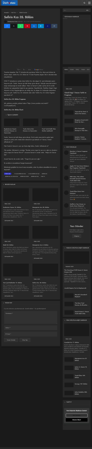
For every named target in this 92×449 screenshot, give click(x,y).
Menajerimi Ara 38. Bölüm (40, 207)
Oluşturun (76, 236)
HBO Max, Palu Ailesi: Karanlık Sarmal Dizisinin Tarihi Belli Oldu (78, 179)
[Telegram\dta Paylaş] (41, 26)
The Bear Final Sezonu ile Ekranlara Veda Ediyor (81, 305)
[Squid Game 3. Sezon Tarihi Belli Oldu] (69, 312)
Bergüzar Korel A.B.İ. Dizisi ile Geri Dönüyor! (81, 122)
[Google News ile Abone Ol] (38, 69)
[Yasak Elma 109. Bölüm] (69, 376)
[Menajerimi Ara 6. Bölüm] (45, 232)
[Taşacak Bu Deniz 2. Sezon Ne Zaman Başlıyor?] (69, 112)
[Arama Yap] (84, 3)
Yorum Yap (8, 303)
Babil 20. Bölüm (8, 245)
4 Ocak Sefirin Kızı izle (33, 173)
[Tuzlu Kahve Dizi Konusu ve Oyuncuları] (30, 122)
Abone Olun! (76, 420)
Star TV (43, 176)
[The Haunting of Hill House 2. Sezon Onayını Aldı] (76, 257)
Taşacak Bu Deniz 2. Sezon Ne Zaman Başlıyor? (81, 114)
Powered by (65, 426)
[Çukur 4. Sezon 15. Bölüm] (69, 368)
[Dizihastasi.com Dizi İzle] (9, 3)
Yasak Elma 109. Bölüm (80, 376)
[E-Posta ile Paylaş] (54, 26)
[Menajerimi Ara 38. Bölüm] (45, 194)
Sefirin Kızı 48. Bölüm (39, 283)
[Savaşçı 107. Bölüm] (69, 385)
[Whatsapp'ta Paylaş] (21, 26)
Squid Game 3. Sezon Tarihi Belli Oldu (82, 313)
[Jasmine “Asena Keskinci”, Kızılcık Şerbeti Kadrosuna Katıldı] (69, 138)
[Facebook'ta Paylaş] (7, 26)
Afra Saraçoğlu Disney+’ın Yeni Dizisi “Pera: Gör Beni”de (81, 130)
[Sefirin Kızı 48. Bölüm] (45, 270)
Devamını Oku (9, 220)
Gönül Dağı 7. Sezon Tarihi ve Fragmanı (75, 94)
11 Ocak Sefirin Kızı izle (20, 173)
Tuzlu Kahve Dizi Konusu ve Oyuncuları (30, 130)
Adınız (7, 328)
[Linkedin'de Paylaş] (34, 26)
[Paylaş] (48, 26)
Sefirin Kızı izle (35, 176)
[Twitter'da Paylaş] (14, 26)
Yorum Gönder (11, 340)
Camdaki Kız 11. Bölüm (71, 342)
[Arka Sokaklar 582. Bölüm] (69, 393)
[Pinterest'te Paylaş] (27, 26)
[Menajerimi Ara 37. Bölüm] (69, 359)
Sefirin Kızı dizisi (24, 176)
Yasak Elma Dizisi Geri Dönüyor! (77, 192)
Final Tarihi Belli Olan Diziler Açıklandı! (49, 130)
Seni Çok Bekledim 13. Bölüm (12, 283)
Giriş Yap (25, 340)
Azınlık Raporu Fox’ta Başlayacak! (75, 288)
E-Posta (8, 334)
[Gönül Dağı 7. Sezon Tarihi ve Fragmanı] (77, 80)
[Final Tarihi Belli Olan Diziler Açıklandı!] (49, 122)
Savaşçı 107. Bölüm (81, 384)
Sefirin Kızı (44, 173)
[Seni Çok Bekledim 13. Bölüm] (16, 270)
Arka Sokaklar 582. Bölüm (81, 393)
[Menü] (89, 3)
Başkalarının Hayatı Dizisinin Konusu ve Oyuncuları (10, 131)
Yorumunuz (9, 313)
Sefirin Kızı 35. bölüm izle (11, 176)
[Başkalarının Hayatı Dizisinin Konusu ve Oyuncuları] (11, 122)
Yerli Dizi (7, 204)
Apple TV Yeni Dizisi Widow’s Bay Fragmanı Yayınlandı (79, 167)
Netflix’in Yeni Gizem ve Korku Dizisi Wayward (77, 205)
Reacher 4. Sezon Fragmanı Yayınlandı (78, 152)
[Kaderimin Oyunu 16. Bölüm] (16, 194)
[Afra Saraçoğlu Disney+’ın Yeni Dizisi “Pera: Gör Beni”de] (69, 129)
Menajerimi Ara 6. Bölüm (40, 245)
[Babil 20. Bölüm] (16, 232)
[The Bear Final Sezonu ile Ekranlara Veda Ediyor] (69, 304)
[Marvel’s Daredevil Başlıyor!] (69, 295)
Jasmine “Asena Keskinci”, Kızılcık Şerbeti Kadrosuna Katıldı (81, 140)
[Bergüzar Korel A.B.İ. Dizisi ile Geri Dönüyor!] (69, 121)
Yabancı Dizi (69, 266)
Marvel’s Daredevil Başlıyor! (81, 296)
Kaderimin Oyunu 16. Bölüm (12, 207)
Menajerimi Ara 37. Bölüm (81, 359)
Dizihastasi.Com (12, 21)
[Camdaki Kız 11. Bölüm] (76, 330)
